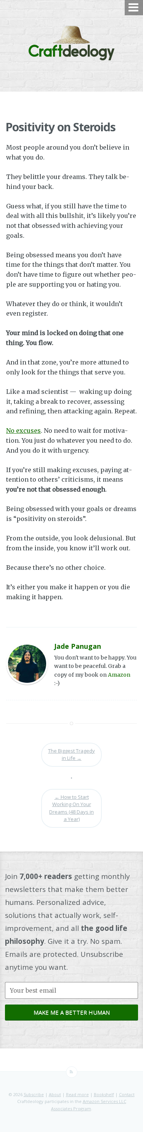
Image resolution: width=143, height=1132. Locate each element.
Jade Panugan (77, 646)
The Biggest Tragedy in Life (71, 754)
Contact (127, 1094)
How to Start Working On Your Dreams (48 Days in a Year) (71, 808)
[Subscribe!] (71, 1072)
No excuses (23, 430)
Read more (77, 1094)
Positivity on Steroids (60, 127)
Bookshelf (104, 1094)
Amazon (119, 674)
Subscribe (34, 1094)
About (55, 1094)
